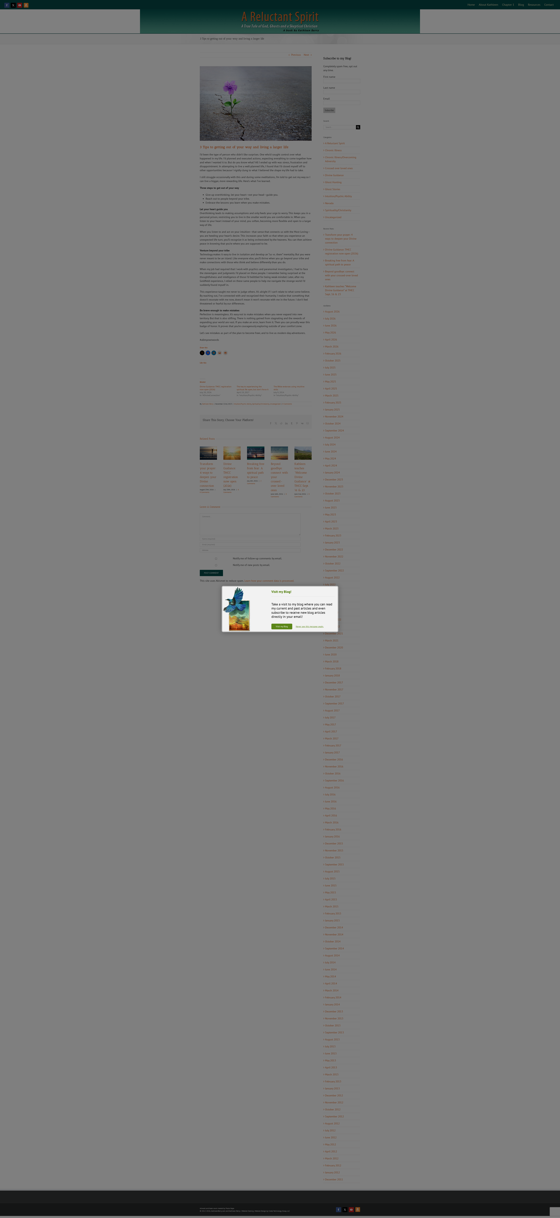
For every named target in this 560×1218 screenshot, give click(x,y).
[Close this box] (338, 586)
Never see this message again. (310, 626)
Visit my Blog (282, 626)
